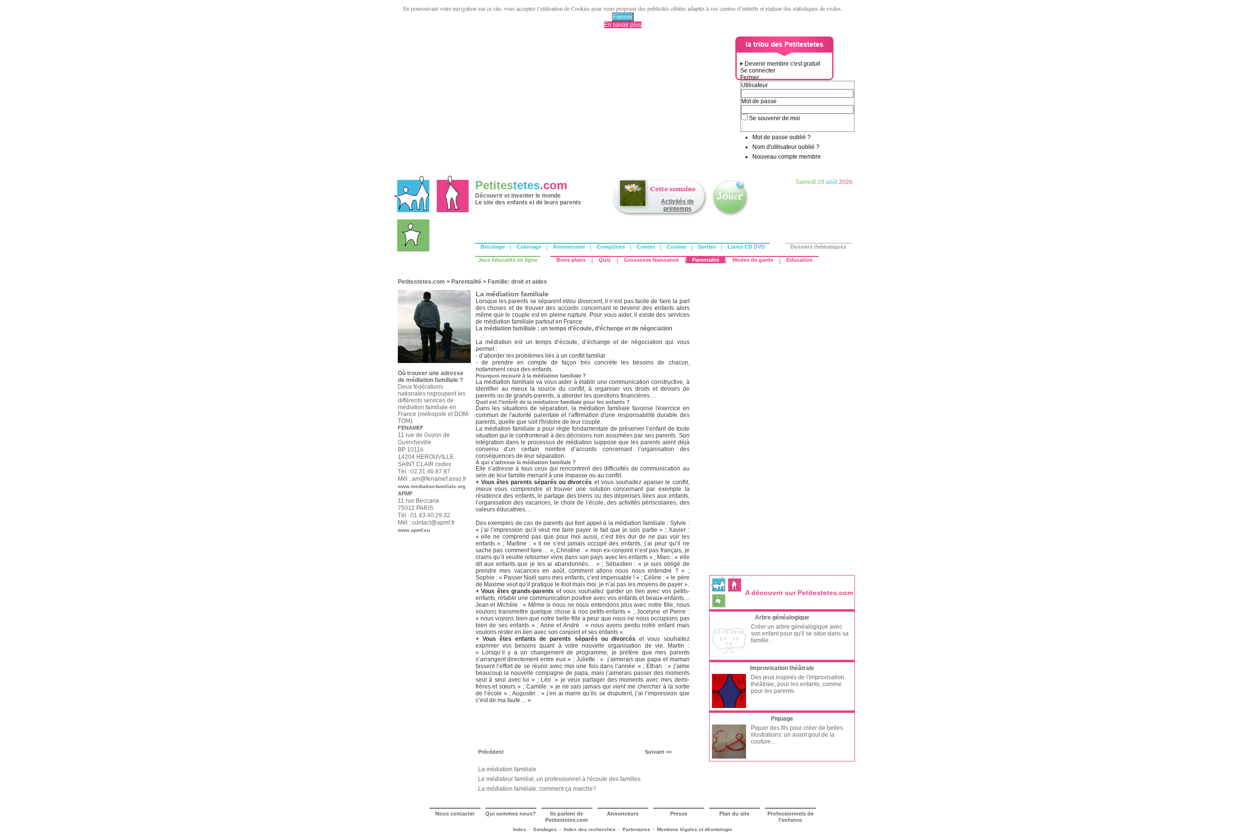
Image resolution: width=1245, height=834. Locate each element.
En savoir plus (622, 24)
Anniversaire (569, 247)
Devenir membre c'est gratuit (782, 63)
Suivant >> (658, 752)
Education (799, 260)
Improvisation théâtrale (782, 668)
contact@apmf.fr (433, 522)
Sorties (707, 247)
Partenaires (636, 829)
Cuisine (676, 247)
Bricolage (492, 247)
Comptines (611, 247)
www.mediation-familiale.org (431, 486)
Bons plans (571, 260)
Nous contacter (455, 813)
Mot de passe (759, 101)
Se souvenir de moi (774, 118)
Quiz (605, 260)
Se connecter (757, 70)
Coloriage (528, 247)
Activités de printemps (677, 205)
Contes (646, 247)
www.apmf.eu (414, 530)
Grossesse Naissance (651, 260)
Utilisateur (754, 85)
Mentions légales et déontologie (694, 829)
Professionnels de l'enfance (790, 817)
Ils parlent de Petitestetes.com (566, 817)
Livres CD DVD (746, 247)
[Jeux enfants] (730, 215)
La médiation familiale (507, 769)
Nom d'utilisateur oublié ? (785, 147)
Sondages (545, 829)
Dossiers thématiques (818, 247)
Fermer (623, 16)
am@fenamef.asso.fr (439, 478)
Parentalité (705, 260)
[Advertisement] (564, 104)
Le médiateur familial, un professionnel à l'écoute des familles (559, 779)
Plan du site (734, 813)
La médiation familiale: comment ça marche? (537, 788)
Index (519, 829)
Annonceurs (623, 813)
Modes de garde (752, 260)
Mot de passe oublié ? (781, 137)
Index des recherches (590, 829)
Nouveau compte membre (786, 156)
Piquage (782, 718)
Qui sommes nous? (510, 813)
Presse (678, 813)
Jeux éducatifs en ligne (507, 260)
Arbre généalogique (782, 617)
